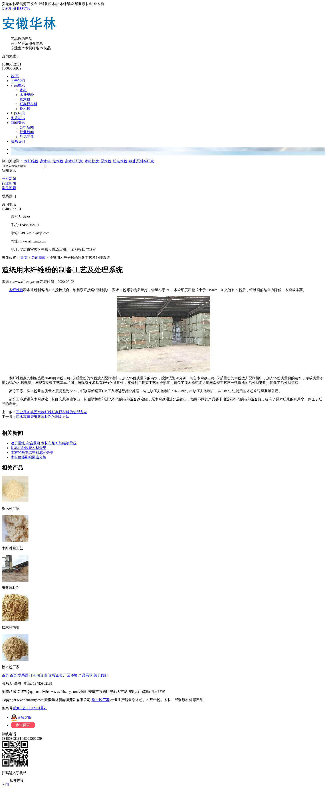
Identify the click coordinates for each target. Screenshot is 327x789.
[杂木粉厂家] (15, 501)
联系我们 (18, 141)
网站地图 (9, 8)
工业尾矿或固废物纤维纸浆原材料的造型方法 (51, 412)
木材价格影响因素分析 (28, 457)
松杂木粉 (120, 161)
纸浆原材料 (28, 104)
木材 (23, 90)
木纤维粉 (27, 95)
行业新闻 (27, 132)
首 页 (15, 76)
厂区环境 (18, 113)
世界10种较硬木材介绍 (28, 448)
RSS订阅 (23, 8)
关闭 (5, 785)
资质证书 (18, 118)
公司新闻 (27, 127)
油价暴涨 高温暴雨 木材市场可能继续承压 (44, 443)
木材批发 (92, 161)
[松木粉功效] (15, 619)
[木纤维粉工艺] (15, 540)
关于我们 (18, 81)
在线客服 (24, 717)
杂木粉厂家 (74, 161)
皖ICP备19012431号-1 (30, 708)
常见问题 (27, 137)
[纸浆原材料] (15, 580)
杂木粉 (25, 109)
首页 (24, 258)
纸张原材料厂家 (141, 161)
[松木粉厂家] (15, 659)
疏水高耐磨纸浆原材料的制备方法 (42, 417)
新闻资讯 (18, 123)
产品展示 (18, 85)
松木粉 (25, 99)
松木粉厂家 (100, 700)
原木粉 (106, 161)
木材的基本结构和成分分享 (32, 452)
